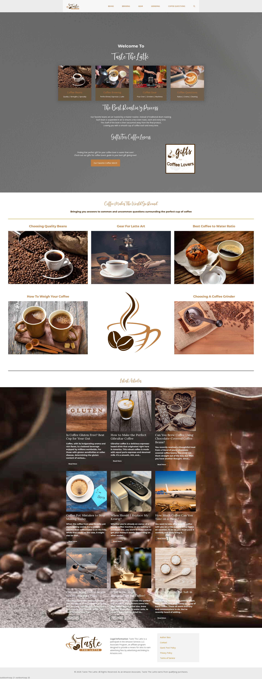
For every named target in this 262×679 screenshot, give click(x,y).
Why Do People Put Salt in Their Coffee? (173, 593)
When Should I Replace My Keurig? (129, 517)
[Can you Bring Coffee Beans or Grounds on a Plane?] (86, 587)
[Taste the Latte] (72, 6)
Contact (163, 642)
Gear (140, 6)
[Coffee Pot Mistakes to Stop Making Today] (86, 510)
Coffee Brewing (112, 92)
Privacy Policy (166, 653)
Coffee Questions (176, 6)
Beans (111, 6)
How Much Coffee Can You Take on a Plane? (174, 517)
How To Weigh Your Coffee (48, 296)
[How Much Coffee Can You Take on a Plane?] (175, 510)
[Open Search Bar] (194, 6)
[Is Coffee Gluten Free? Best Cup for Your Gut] (86, 430)
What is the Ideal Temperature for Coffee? (128, 593)
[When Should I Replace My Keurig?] (131, 510)
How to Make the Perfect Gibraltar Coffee (128, 436)
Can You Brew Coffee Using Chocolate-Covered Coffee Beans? (174, 438)
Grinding (155, 6)
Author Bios (165, 637)
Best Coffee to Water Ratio (214, 226)
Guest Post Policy (168, 647)
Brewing (126, 6)
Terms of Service (167, 658)
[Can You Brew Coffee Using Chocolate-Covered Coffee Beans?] (175, 430)
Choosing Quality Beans (48, 226)
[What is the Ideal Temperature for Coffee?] (131, 587)
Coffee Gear (150, 92)
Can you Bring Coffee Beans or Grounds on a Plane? (85, 593)
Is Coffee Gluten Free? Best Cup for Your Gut (85, 436)
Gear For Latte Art (131, 226)
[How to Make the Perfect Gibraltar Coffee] (131, 430)
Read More (73, 464)
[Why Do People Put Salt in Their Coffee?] (175, 587)
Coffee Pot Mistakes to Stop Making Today (85, 517)
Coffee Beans (74, 92)
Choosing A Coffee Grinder (214, 296)
